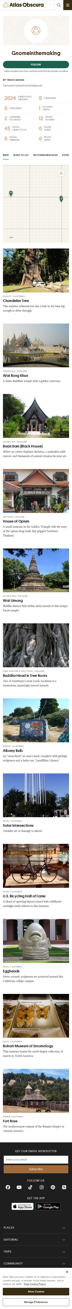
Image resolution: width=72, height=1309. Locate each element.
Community (13, 1263)
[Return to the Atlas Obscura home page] (24, 5)
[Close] (67, 1272)
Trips (8, 1251)
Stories (66, 155)
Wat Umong (13, 601)
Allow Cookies (36, 1291)
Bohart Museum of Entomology (28, 1046)
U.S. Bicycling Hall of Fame (24, 896)
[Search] (58, 5)
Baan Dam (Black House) (23, 446)
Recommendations (45, 155)
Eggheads (11, 971)
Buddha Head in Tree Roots (25, 676)
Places (9, 1227)
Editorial (11, 1239)
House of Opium (16, 521)
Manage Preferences (36, 1302)
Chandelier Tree (16, 301)
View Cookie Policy (35, 1284)
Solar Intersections (18, 825)
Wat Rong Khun (15, 376)
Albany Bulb (13, 751)
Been (6, 155)
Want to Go (21, 155)
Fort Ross (10, 1121)
